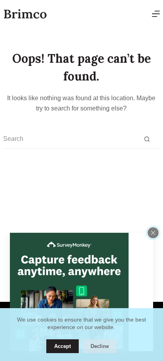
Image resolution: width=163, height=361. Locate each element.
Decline (100, 346)
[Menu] (156, 14)
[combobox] (68, 138)
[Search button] (147, 139)
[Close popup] (153, 232)
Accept (62, 346)
